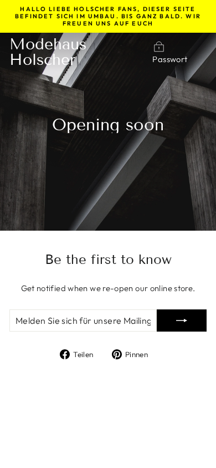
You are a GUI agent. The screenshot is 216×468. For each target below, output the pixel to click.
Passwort (169, 59)
